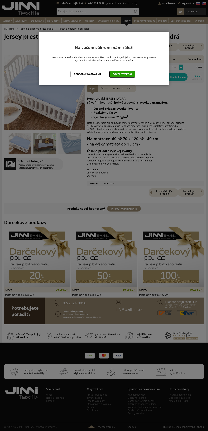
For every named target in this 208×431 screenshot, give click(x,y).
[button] (122, 74)
